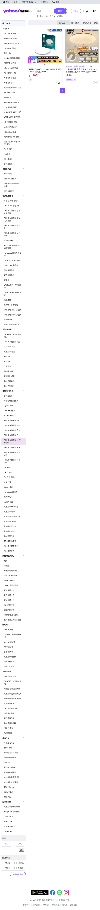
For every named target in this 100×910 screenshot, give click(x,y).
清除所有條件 (18, 874)
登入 (76, 11)
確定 (21, 850)
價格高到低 (87, 22)
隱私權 (64, 904)
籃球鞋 (60, 16)
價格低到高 (75, 22)
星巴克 (52, 16)
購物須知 (46, 904)
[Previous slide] (29, 46)
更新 (68, 900)
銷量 (96, 22)
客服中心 (26, 904)
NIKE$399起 (42, 16)
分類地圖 (73, 904)
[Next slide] (60, 46)
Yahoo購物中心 (17, 11)
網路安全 (55, 904)
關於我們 (36, 904)
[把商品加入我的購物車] (58, 82)
